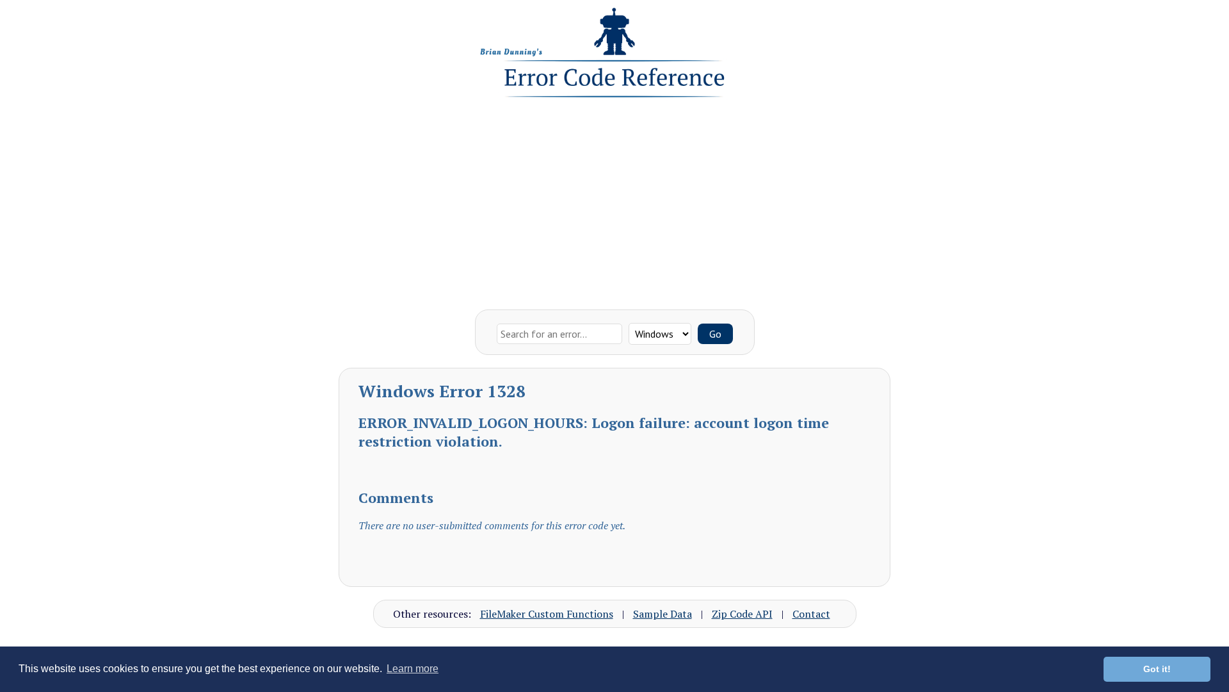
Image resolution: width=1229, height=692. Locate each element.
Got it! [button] (1157, 669)
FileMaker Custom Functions (546, 614)
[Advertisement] (614, 200)
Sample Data (662, 614)
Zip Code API (742, 614)
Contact (811, 614)
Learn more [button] (412, 668)
